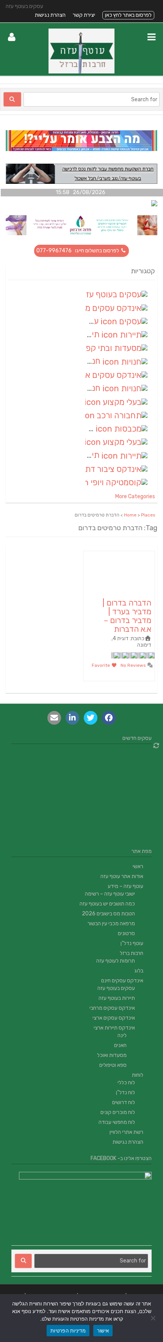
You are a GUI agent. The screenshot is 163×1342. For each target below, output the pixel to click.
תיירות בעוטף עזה (117, 998)
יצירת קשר (84, 15)
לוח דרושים (123, 1102)
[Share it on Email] (54, 718)
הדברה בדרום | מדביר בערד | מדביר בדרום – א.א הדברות (126, 616)
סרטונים (126, 933)
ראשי (138, 866)
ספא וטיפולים (113, 1065)
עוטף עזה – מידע (125, 886)
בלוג (138, 970)
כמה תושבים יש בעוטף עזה (107, 904)
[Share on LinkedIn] (72, 718)
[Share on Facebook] (109, 718)
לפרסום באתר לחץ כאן (128, 15)
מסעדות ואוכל (112, 1055)
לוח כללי (126, 1082)
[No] (153, 1318)
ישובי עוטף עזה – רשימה (110, 894)
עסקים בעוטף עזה (116, 988)
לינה (122, 1035)
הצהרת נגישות (50, 15)
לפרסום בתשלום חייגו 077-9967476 (78, 250)
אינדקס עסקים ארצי (113, 1018)
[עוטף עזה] (81, 72)
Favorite (101, 665)
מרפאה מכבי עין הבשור (111, 923)
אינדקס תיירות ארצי (114, 1028)
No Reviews (134, 665)
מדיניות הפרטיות (68, 1331)
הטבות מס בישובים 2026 (108, 913)
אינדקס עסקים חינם (122, 980)
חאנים (120, 1045)
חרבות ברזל (131, 953)
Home (130, 515)
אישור (103, 1331)
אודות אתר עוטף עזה (121, 876)
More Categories (135, 496)
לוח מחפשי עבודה (117, 1122)
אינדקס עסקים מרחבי (112, 1008)
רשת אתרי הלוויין (126, 1132)
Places (148, 515)
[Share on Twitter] (90, 718)
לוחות (137, 1075)
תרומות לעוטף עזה (115, 961)
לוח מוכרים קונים (117, 1112)
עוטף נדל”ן (132, 943)
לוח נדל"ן (125, 1092)
